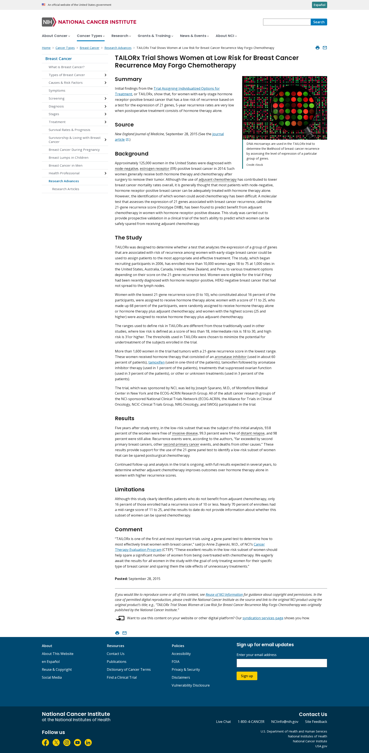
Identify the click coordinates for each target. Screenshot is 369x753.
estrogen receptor (154, 168)
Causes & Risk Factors (66, 82)
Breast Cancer (58, 58)
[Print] (317, 47)
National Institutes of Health (307, 736)
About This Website (57, 653)
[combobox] (287, 22)
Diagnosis (56, 106)
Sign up (247, 676)
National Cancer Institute (310, 741)
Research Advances (64, 181)
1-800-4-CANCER (251, 721)
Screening (56, 98)
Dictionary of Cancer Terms (129, 669)
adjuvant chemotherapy (218, 179)
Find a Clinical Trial (122, 677)
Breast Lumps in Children (68, 157)
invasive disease (185, 433)
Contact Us (115, 653)
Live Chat (223, 721)
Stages (54, 114)
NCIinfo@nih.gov (284, 721)
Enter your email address (257, 655)
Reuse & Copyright (57, 669)
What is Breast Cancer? (67, 67)
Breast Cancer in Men (65, 165)
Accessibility (181, 653)
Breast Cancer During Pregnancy (74, 149)
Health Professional (64, 173)
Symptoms (57, 90)
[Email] (324, 47)
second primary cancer (181, 444)
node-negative (126, 168)
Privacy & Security (186, 669)
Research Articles (65, 189)
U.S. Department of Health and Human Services (294, 731)
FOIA (175, 661)
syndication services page (263, 618)
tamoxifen (156, 362)
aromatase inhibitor (231, 356)
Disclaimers (181, 677)
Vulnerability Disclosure (191, 685)
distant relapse (253, 433)
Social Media (52, 677)
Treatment (57, 122)
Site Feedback (316, 721)
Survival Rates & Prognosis (69, 130)
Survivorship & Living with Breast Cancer (75, 139)
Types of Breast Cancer (67, 75)
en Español (51, 661)
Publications (116, 661)
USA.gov (321, 746)
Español (319, 5)
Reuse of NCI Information (224, 594)
